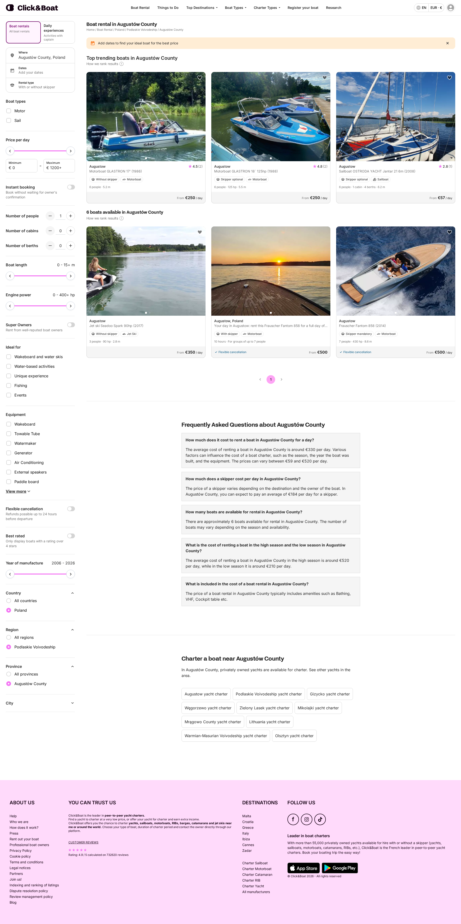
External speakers (30, 472)
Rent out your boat (24, 839)
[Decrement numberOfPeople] (50, 215)
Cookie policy (20, 856)
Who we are (19, 822)
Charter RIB (251, 880)
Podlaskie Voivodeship (142, 29)
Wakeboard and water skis (38, 356)
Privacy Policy (21, 850)
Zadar (247, 850)
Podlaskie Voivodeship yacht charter (269, 694)
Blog (13, 902)
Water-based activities (34, 366)
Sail (17, 120)
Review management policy (31, 896)
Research (333, 8)
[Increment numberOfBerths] (70, 245)
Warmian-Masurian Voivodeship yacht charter (226, 735)
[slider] (10, 151)
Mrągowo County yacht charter (213, 721)
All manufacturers (256, 892)
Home (90, 29)
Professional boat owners (29, 845)
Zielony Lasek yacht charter (265, 707)
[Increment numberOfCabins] (70, 230)
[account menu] (450, 7)
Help (13, 816)
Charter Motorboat (257, 869)
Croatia (248, 822)
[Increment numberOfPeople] (70, 216)
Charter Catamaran (257, 874)
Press (14, 833)
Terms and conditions (26, 862)
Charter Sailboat (255, 863)
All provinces (26, 674)
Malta (246, 816)
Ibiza (246, 839)
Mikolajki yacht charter (318, 707)
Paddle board (26, 481)
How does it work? (24, 827)
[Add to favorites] (200, 78)
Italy (245, 833)
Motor (19, 110)
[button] (146, 158)
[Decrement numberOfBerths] (50, 245)
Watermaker (25, 443)
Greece (248, 827)
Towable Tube (27, 433)
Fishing (20, 385)
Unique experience (31, 375)
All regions (24, 637)
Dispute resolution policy (29, 891)
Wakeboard (24, 424)
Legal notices (20, 868)
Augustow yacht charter (206, 694)
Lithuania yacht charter (269, 721)
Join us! (16, 879)
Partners (16, 873)
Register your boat (303, 8)
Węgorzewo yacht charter (208, 707)
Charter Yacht (253, 886)
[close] (447, 43)
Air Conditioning (29, 462)
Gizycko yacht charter (330, 694)
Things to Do (168, 8)
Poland (119, 29)
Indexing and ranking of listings (34, 885)
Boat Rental (140, 8)
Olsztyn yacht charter (294, 735)
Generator (23, 452)
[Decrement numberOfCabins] (50, 230)
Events (20, 395)
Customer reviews (83, 842)
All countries (25, 600)
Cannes (248, 845)
